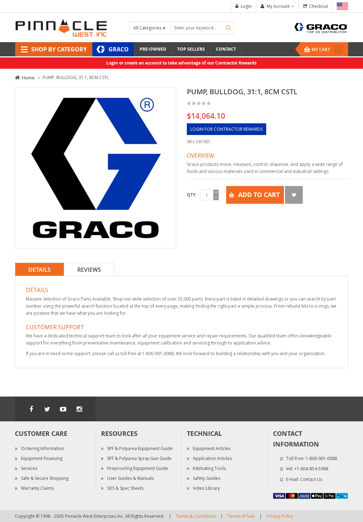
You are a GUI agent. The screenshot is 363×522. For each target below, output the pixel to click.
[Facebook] (31, 409)
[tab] (39, 269)
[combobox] (202, 28)
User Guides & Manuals (130, 478)
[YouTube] (63, 409)
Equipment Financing (41, 458)
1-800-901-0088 (321, 458)
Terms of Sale (241, 516)
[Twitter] (47, 409)
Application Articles (212, 458)
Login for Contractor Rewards (226, 129)
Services (29, 468)
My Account (278, 6)
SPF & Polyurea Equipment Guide (140, 448)
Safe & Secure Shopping (44, 478)
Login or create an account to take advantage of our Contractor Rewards (181, 63)
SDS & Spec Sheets (125, 488)
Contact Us (311, 479)
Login (246, 6)
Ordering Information (42, 448)
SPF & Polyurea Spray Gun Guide (139, 458)
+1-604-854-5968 (311, 469)
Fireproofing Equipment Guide (137, 468)
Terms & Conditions (196, 516)
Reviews (89, 270)
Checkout (318, 6)
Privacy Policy (280, 516)
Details (39, 270)
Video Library (206, 488)
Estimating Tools (209, 468)
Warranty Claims (37, 488)
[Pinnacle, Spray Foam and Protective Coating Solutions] (61, 27)
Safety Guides (206, 478)
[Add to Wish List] (294, 195)
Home (28, 77)
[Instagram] (79, 409)
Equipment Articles (211, 448)
